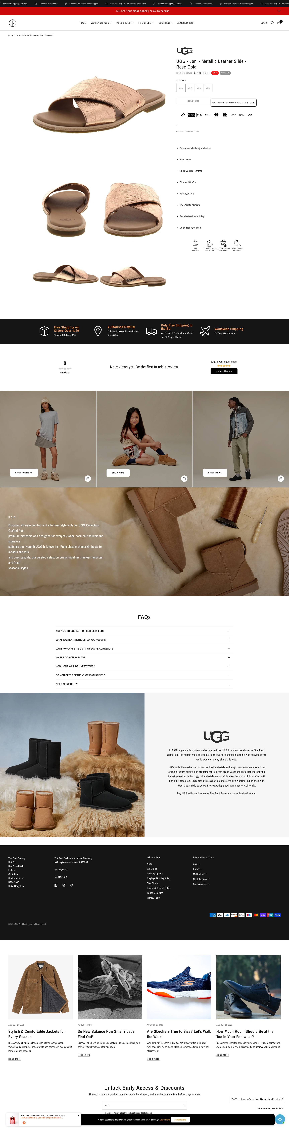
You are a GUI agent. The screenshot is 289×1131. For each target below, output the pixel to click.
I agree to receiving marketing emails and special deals (128, 1112)
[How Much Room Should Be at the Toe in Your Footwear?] (248, 987)
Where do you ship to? (70, 657)
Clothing (164, 23)
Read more (14, 1058)
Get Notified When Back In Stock (233, 102)
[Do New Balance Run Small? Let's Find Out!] (110, 987)
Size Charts (152, 883)
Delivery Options (155, 873)
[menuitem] (82, 23)
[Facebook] (58, 885)
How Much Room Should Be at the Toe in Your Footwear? (245, 1034)
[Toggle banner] (279, 11)
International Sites (203, 857)
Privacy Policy (154, 897)
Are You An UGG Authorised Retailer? (80, 631)
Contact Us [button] (61, 876)
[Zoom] (159, 54)
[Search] (272, 22)
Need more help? (67, 684)
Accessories (185, 23)
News (149, 864)
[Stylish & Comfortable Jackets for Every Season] (40, 987)
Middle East (199, 874)
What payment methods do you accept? (81, 640)
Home (83, 23)
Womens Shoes (100, 23)
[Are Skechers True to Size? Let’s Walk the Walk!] (179, 987)
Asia (195, 864)
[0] (278, 22)
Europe (196, 869)
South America (200, 884)
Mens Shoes (123, 23)
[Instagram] (66, 885)
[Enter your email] (183, 1106)
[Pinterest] (74, 885)
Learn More (165, 1119)
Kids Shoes (144, 23)
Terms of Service (155, 893)
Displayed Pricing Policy (158, 878)
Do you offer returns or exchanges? (80, 675)
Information (153, 857)
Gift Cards (152, 868)
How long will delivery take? (75, 666)
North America (200, 879)
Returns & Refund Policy (159, 888)
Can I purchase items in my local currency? (84, 648)
